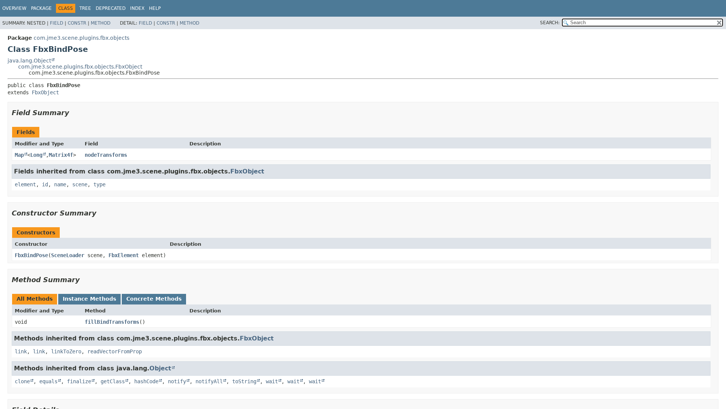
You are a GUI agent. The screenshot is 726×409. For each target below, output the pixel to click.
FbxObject (45, 92)
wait (272, 381)
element (25, 184)
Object (160, 368)
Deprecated (111, 8)
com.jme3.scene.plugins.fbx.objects (81, 38)
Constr (77, 23)
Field (56, 23)
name (60, 184)
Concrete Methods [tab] (154, 299)
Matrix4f (61, 155)
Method (100, 23)
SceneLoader (67, 255)
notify (177, 381)
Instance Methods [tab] (89, 299)
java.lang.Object (29, 61)
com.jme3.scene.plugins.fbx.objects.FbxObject (80, 67)
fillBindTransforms (112, 322)
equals (48, 381)
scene (79, 184)
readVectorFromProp (114, 351)
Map (19, 155)
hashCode (146, 381)
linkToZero (66, 351)
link (21, 351)
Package (41, 8)
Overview (14, 8)
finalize (79, 381)
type (99, 184)
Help (155, 8)
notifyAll (209, 381)
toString (244, 381)
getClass (113, 381)
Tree (85, 8)
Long (36, 155)
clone (22, 381)
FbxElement (124, 255)
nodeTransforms (106, 155)
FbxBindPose (31, 255)
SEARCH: (550, 22)
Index (137, 8)
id (45, 184)
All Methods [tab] (35, 299)
